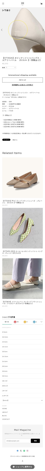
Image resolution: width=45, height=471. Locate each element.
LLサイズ (5, 395)
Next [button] (43, 30)
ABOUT (5, 412)
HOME (4, 408)
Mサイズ (5, 386)
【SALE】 (5, 400)
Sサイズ (4, 381)
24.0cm (5, 356)
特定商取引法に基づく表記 (28, 456)
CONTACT (6, 419)
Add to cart (22, 80)
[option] (22, 29)
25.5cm (5, 371)
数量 (3, 67)
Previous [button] (2, 30)
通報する (15, 139)
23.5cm (5, 351)
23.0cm (5, 347)
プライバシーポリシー (15, 456)
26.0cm (5, 376)
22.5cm (5, 342)
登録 (35, 441)
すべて (7, 322)
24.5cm (5, 361)
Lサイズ (4, 390)
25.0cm (5, 366)
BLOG (4, 415)
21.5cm (4, 332)
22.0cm (5, 337)
